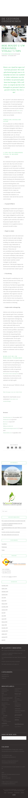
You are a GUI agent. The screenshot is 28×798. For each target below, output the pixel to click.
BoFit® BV (6, 790)
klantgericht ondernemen (6, 704)
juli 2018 (3, 612)
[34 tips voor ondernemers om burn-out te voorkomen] (12, 476)
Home (5, 792)
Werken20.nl (6, 419)
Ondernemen (4, 547)
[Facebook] (13, 794)
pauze (3, 712)
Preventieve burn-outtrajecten (10, 373)
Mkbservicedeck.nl (8, 426)
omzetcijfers (4, 708)
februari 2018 (4, 621)
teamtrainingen (4, 720)
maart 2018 (4, 618)
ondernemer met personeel (20, 710)
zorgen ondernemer (18, 726)
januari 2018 (4, 624)
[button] (25, 25)
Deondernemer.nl (7, 417)
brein (3, 693)
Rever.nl (5, 421)
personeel (18, 715)
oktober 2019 (4, 588)
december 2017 (5, 627)
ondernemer (4, 709)
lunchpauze (3, 705)
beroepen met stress (18, 691)
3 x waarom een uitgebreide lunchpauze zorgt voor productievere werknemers (12, 524)
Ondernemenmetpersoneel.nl (10, 428)
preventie (5, 715)
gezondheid (15, 701)
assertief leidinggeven (18, 688)
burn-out (19, 110)
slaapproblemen (17, 717)
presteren (3, 713)
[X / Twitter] (14, 794)
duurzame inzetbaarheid (7, 698)
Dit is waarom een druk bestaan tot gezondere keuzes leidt (13, 520)
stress (17, 720)
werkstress (19, 724)
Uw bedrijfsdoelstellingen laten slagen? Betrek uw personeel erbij (14, 528)
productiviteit (4, 717)
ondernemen (17, 708)
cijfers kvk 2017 (4, 694)
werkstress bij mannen (5, 725)
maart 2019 (4, 600)
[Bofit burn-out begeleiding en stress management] (14, 561)
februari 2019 (4, 603)
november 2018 (5, 606)
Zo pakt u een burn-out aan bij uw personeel (11, 532)
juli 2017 (3, 640)
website (10, 576)
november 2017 (5, 630)
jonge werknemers (18, 704)
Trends (3, 550)
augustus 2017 (4, 637)
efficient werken (5, 700)
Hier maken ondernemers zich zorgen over (10, 534)
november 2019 (5, 585)
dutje (15, 697)
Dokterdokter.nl (7, 432)
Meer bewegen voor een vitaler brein (12, 392)
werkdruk (4, 723)
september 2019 (5, 591)
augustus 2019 (4, 594)
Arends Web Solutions (19, 790)
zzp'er (3, 726)
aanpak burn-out (4, 688)
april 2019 (4, 597)
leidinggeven (18, 706)
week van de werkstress (7, 721)
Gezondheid (4, 544)
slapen (3, 718)
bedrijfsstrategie (4, 691)
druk (2, 696)
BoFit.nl (5, 424)
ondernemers (4, 711)
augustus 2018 (4, 609)
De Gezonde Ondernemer (11, 20)
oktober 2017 (4, 634)
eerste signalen (17, 698)
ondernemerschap (18, 712)
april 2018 (4, 615)
